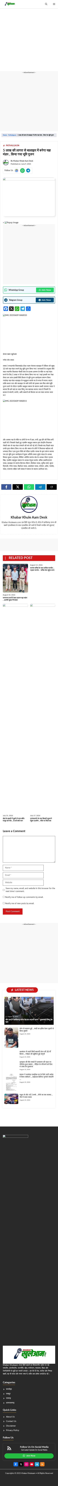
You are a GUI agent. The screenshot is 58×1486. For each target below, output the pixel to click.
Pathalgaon (12, 135)
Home (5, 135)
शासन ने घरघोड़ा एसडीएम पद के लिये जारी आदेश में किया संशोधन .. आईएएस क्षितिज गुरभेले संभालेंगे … (36, 1077)
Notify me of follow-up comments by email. (24, 897)
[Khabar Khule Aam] (9, 4)
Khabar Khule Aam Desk (23, 161)
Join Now (46, 290)
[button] (46, 4)
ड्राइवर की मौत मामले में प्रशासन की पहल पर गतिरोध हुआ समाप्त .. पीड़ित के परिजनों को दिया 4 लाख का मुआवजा (36, 1064)
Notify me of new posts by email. (19, 904)
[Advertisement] (29, 41)
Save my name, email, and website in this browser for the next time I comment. (30, 889)
